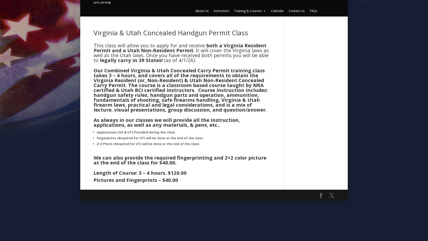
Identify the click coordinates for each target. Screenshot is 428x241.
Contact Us (297, 11)
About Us (202, 11)
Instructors (221, 11)
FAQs (313, 11)
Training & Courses (248, 11)
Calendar (277, 11)
